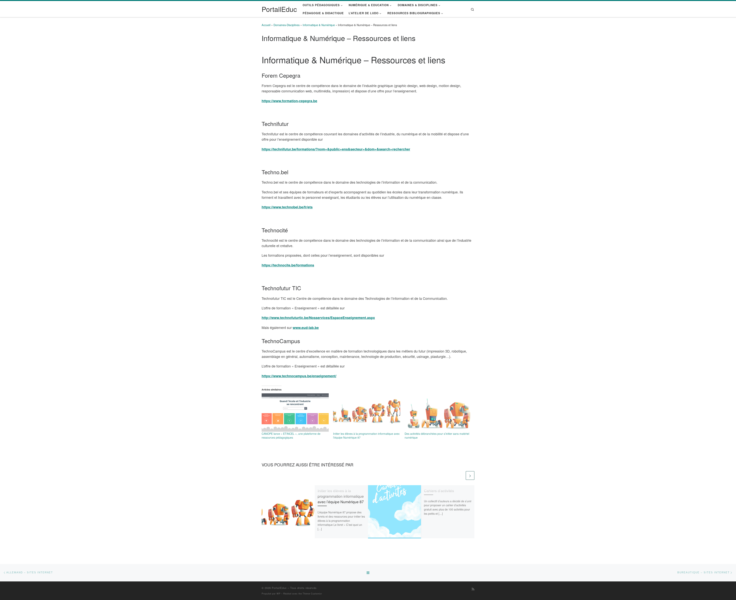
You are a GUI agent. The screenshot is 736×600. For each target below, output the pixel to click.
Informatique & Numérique (319, 25)
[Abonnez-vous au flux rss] (473, 589)
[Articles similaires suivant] (470, 475)
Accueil (266, 25)
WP (278, 593)
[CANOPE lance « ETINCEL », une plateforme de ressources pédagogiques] (295, 412)
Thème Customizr (312, 593)
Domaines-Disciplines (287, 25)
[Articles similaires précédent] (460, 475)
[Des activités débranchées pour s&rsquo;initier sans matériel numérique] (438, 412)
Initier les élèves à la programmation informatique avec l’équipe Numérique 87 (341, 496)
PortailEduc (279, 588)
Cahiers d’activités (439, 490)
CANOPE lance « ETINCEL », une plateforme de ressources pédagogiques (291, 435)
